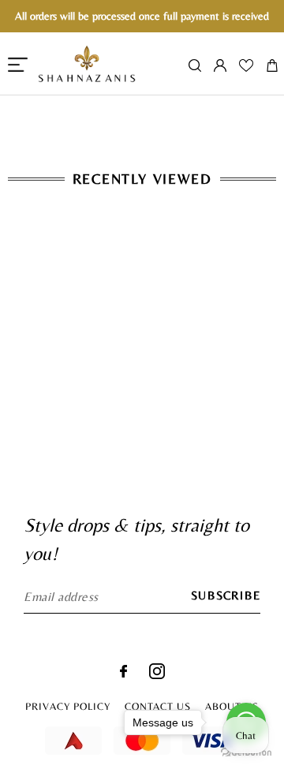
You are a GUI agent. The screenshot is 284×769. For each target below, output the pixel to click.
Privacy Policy (67, 706)
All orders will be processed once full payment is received (142, 15)
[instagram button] (157, 674)
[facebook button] (123, 673)
